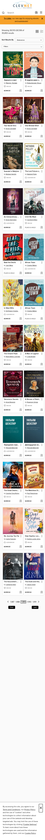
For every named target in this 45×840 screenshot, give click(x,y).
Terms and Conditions (11, 809)
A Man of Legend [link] (32, 354)
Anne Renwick (10, 402)
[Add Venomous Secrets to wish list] (20, 410)
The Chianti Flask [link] (11, 354)
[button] (37, 32)
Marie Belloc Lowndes (13, 357)
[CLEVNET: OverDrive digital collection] (22, 5)
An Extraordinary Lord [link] (12, 217)
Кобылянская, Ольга (34, 83)
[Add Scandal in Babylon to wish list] (20, 182)
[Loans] (36, 13)
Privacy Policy (29, 809)
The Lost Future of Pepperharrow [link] (33, 171)
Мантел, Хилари (11, 83)
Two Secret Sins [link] (10, 126)
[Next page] (38, 602)
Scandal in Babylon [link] (11, 171)
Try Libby (7, 18)
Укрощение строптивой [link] (12, 445)
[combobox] (17, 13)
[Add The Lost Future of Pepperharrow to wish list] (41, 182)
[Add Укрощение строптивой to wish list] (20, 455)
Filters (6, 47)
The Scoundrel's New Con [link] (12, 582)
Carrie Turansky (11, 539)
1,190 (29, 602)
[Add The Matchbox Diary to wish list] (41, 501)
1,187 (12, 602)
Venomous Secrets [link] (11, 399)
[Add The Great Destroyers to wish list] (20, 501)
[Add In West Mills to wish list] (20, 318)
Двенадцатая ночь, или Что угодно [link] (33, 445)
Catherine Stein (11, 585)
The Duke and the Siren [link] (33, 582)
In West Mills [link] (9, 308)
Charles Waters (32, 265)
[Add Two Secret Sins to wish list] (20, 136)
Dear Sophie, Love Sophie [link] (33, 536)
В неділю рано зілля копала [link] (33, 80)
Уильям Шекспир (12, 448)
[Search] (3, 13)
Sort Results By (8, 40)
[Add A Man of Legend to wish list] (41, 364)
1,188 (18, 602)
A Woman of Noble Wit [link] (33, 399)
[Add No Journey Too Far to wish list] (20, 546)
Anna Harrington (11, 220)
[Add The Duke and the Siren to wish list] (41, 592)
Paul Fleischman (32, 493)
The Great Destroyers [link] (12, 490)
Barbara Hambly (11, 174)
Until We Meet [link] (30, 217)
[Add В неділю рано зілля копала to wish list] (41, 90)
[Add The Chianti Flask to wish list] (20, 364)
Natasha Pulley (32, 174)
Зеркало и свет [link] (10, 80)
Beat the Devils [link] (10, 263)
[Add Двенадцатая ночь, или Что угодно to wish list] (41, 455)
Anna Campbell (11, 129)
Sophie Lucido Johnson (34, 539)
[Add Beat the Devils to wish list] (20, 273)
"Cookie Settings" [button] (30, 824)
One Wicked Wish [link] (32, 126)
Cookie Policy (30, 833)
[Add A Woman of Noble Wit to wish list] (41, 410)
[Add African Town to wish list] (41, 273)
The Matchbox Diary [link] (33, 490)
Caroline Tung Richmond (13, 493)
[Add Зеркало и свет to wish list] (20, 90)
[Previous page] (8, 602)
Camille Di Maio (32, 220)
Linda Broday (31, 357)
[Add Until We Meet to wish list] (41, 227)
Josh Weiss (9, 265)
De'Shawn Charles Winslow (13, 311)
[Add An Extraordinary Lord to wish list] (20, 227)
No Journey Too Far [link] (11, 536)
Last (35, 607)
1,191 (34, 602)
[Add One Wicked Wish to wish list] (41, 136)
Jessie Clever (31, 585)
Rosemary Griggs (32, 402)
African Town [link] (30, 263)
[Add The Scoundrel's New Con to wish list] (20, 592)
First (11, 607)
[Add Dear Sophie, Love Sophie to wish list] (41, 546)
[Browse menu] (41, 12)
